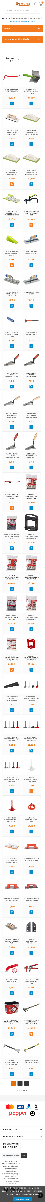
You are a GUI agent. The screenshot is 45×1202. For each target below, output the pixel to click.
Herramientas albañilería (16, 39)
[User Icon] (35, 4)
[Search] (36, 10)
